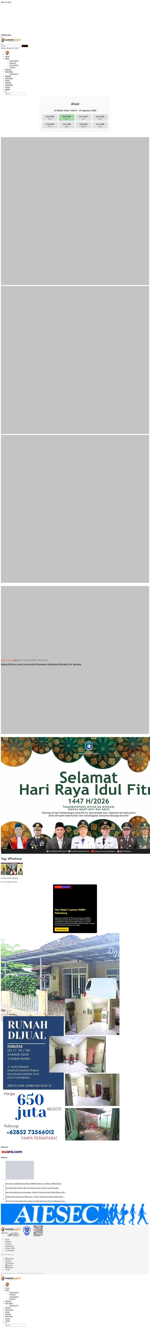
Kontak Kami (9, 808)
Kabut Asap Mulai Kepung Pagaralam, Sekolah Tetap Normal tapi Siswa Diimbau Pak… (35, 754)
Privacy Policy (10, 810)
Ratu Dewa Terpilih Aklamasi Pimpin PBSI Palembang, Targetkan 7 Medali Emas (33, 746)
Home (7, 801)
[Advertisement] (67, 18)
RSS (8, 832)
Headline (4, 660)
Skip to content (6, 2)
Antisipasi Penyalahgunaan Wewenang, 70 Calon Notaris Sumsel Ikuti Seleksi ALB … (34, 759)
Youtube (10, 827)
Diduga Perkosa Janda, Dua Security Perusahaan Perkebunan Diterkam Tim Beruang (41, 664)
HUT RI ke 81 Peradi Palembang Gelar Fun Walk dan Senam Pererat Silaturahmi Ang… (35, 763)
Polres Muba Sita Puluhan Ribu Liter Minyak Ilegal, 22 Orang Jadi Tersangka (32, 750)
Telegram (10, 829)
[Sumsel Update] (11, 41)
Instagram (10, 825)
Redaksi (8, 803)
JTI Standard (9, 812)
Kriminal (11, 660)
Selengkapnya (61, 491)
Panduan (8, 806)
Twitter (9, 823)
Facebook (10, 821)
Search (25, 46)
